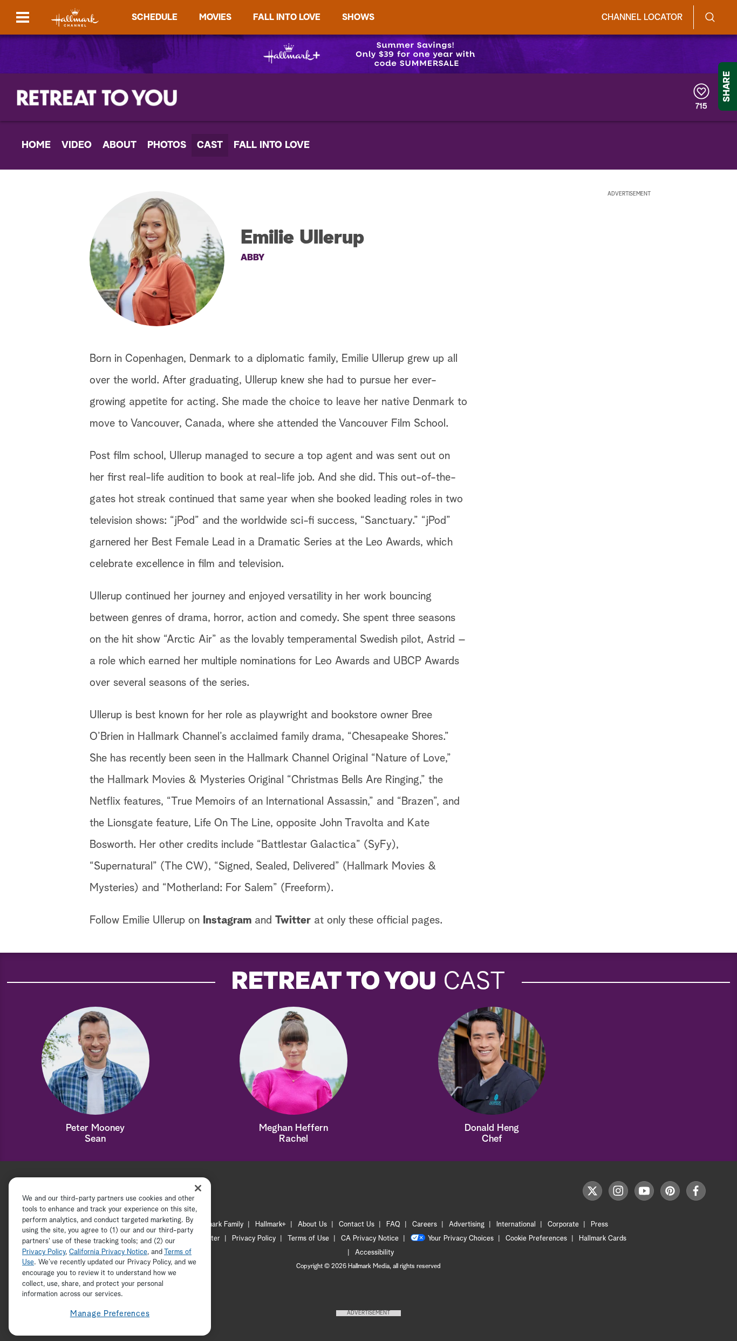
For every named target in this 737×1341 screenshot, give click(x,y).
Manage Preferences (110, 1314)
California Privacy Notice (108, 1252)
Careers (424, 1224)
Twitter (293, 920)
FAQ (393, 1224)
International (516, 1224)
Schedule (155, 17)
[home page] (75, 17)
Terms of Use (308, 1238)
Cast (210, 145)
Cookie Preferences (536, 1238)
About (120, 145)
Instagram (227, 920)
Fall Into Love (272, 145)
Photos (166, 145)
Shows (358, 17)
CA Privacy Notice (370, 1238)
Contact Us (356, 1224)
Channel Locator (642, 17)
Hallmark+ (270, 1224)
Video (77, 145)
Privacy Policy (254, 1238)
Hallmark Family (219, 1224)
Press (599, 1224)
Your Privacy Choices (461, 1238)
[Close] (198, 1188)
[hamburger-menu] (22, 17)
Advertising (466, 1224)
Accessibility (374, 1252)
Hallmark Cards (602, 1238)
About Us (312, 1224)
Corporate (563, 1224)
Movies (215, 17)
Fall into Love (286, 17)
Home (36, 145)
